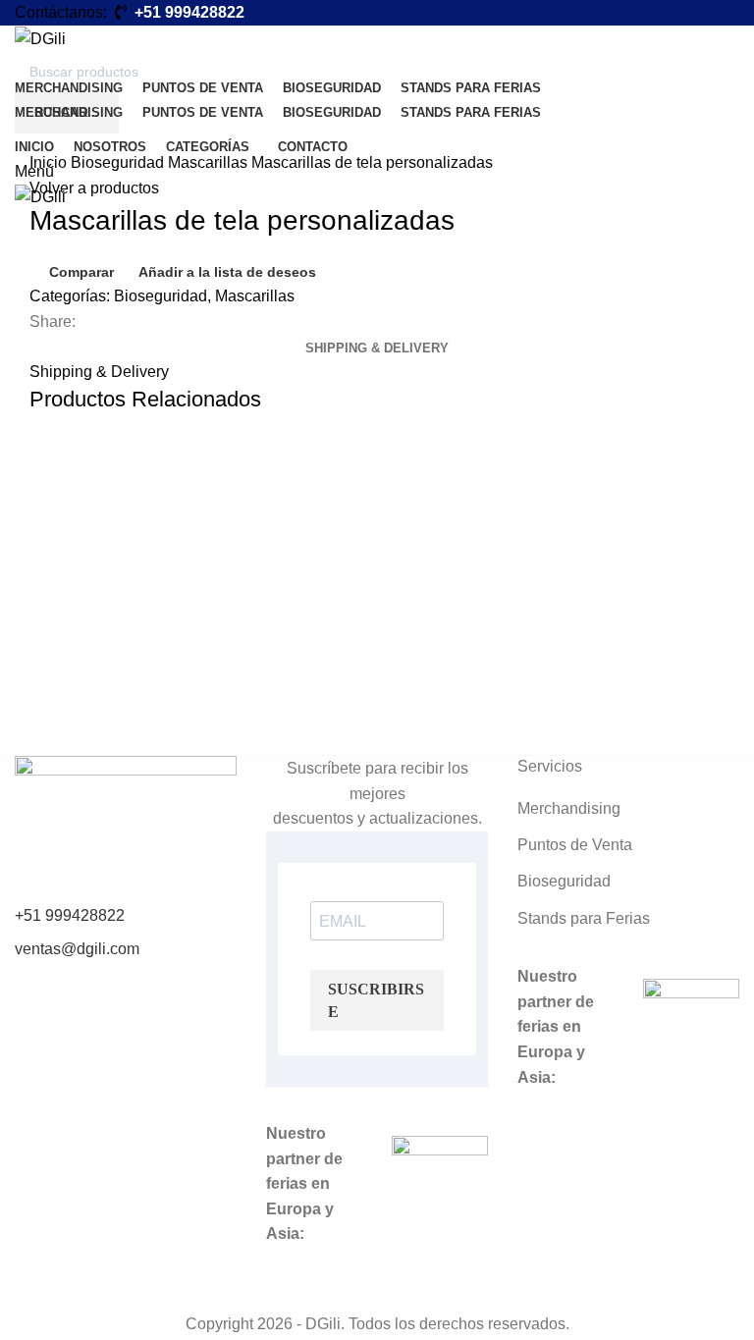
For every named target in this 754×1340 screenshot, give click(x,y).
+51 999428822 (70, 915)
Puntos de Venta (574, 844)
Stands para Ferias (583, 918)
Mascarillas (209, 162)
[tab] (377, 348)
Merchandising (568, 808)
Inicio (50, 162)
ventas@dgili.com (77, 948)
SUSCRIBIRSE (376, 1000)
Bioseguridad (119, 162)
